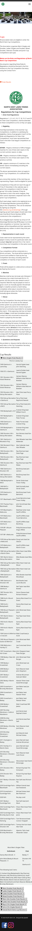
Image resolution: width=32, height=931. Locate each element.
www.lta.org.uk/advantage (12, 210)
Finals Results (6, 82)
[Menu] (29, 4)
